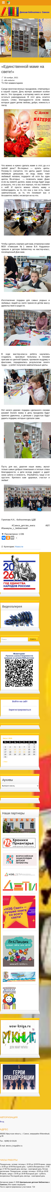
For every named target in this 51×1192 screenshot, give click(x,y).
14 (24, 749)
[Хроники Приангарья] (19, 843)
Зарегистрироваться (20, 709)
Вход (2, 1122)
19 (15, 752)
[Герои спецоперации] (19, 1077)
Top (48, 1189)
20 (20, 752)
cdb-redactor (9, 80)
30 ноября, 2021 (11, 78)
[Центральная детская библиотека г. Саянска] (25, 12)
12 (15, 749)
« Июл (5, 762)
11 (10, 749)
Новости (19, 547)
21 (24, 752)
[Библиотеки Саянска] (19, 825)
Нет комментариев (14, 83)
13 (20, 749)
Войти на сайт (19, 701)
